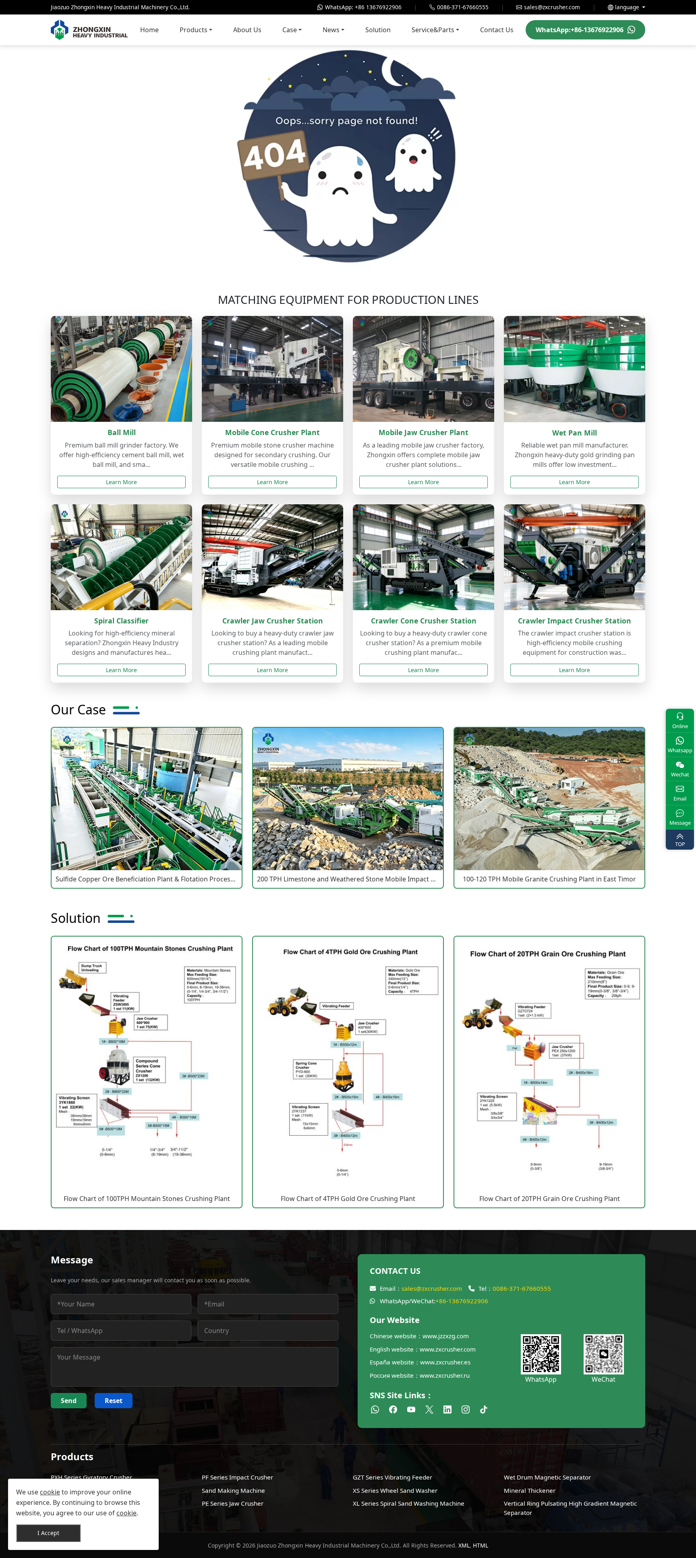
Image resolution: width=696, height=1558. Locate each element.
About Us (247, 29)
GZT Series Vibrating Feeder (392, 1477)
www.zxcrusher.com (448, 1349)
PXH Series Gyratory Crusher (91, 1477)
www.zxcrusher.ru (445, 1375)
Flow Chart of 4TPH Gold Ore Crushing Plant (348, 1198)
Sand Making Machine (233, 1490)
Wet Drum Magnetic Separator (547, 1477)
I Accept (48, 1533)
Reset (113, 1400)
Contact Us (497, 29)
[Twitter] (430, 1409)
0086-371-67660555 (522, 1288)
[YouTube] (412, 1409)
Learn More (121, 482)
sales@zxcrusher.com (432, 1288)
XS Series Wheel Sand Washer (395, 1490)
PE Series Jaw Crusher (232, 1503)
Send (69, 1400)
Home (149, 29)
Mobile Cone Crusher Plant (272, 432)
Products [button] (193, 29)
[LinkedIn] (448, 1409)
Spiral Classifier (121, 620)
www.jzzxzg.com (446, 1336)
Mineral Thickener (529, 1490)
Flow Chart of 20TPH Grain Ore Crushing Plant (549, 1198)
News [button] (331, 29)
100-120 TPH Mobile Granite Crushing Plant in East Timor (549, 879)
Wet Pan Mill (574, 432)
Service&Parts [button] (433, 29)
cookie (50, 1492)
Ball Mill (122, 432)
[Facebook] (394, 1409)
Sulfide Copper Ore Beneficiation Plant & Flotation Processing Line (147, 879)
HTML (480, 1545)
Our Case (78, 709)
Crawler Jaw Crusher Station (272, 620)
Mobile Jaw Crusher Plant (423, 432)
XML (464, 1545)
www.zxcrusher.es (445, 1362)
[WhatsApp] (376, 1409)
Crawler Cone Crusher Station (423, 620)
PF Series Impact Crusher (237, 1477)
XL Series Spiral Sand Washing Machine (408, 1503)
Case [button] (289, 29)
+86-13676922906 (461, 1301)
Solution (378, 29)
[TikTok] (483, 1409)
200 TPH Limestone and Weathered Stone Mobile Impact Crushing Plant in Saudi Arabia (348, 879)
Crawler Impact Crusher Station (574, 620)
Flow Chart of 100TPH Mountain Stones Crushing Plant (147, 1198)
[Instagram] (466, 1409)
